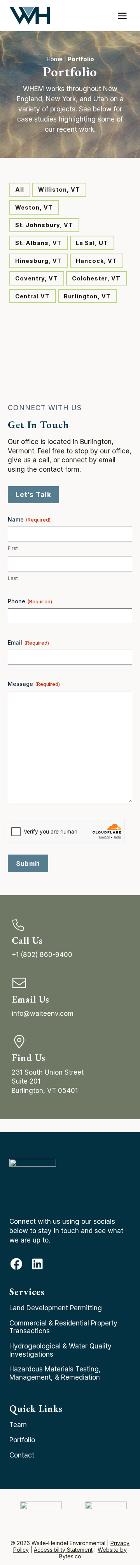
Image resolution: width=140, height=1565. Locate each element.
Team (18, 1425)
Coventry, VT (36, 278)
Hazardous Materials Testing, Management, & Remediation (55, 1373)
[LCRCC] (106, 1512)
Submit (28, 863)
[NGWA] (41, 1512)
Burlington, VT (87, 296)
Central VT (32, 296)
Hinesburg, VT (38, 260)
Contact (21, 1455)
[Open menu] (122, 15)
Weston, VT (34, 207)
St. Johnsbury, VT (44, 225)
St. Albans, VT (38, 243)
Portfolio (22, 1440)
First (13, 548)
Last (13, 578)
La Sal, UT (92, 243)
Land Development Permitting (55, 1308)
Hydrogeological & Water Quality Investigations (60, 1350)
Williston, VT (59, 189)
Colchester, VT (96, 278)
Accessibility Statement (63, 1549)
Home (54, 59)
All (19, 189)
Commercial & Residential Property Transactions (63, 1327)
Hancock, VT (96, 260)
